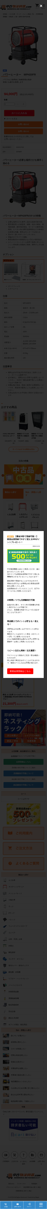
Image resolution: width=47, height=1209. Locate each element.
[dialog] (23, 604)
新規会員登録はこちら (20, 671)
